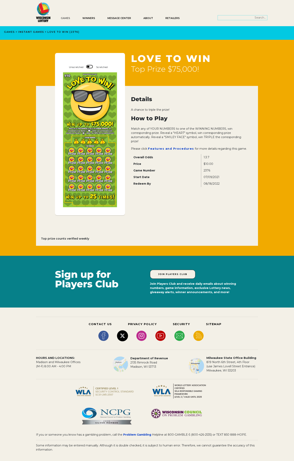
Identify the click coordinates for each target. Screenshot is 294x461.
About (148, 18)
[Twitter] (122, 335)
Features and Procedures (171, 148)
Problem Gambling (137, 434)
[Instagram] (141, 335)
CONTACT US (100, 324)
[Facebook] (103, 335)
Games (65, 18)
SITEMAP (213, 324)
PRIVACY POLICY (142, 324)
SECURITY (181, 324)
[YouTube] (160, 335)
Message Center (119, 18)
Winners (88, 18)
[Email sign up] (179, 335)
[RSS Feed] (198, 335)
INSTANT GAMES (31, 31)
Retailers (172, 18)
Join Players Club (172, 274)
